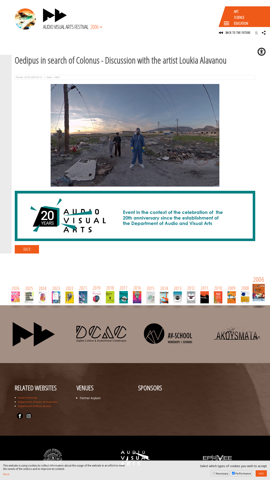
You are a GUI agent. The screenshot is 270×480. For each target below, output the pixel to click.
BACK (27, 249)
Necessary (222, 473)
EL (256, 32)
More (6, 474)
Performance (243, 473)
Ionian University (27, 397)
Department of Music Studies (34, 406)
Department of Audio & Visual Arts (37, 401)
